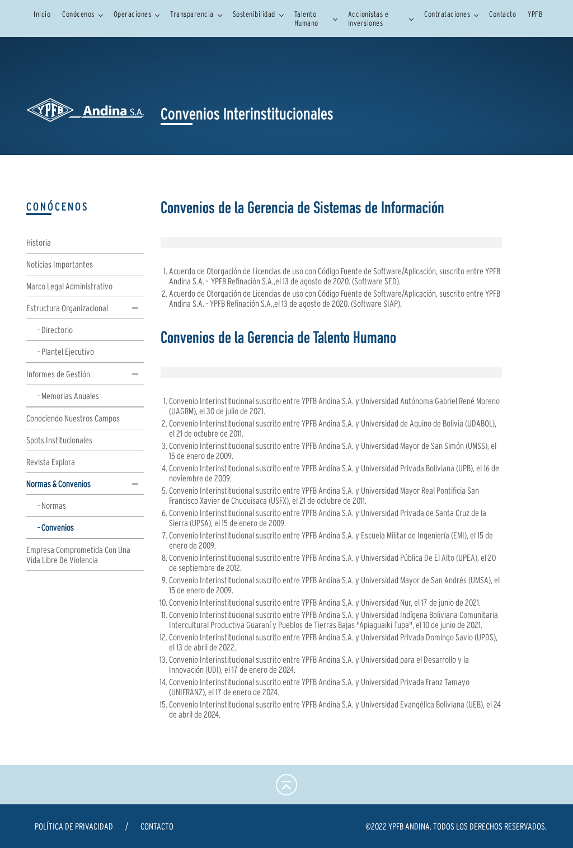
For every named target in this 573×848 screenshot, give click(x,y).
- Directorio (55, 330)
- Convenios (55, 527)
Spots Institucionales (59, 440)
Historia (38, 242)
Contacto (502, 14)
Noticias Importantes (59, 264)
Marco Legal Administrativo (69, 286)
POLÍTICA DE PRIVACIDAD (74, 826)
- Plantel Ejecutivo (65, 351)
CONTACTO (156, 826)
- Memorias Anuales (68, 396)
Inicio (42, 14)
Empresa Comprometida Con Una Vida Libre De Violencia (78, 555)
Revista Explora (50, 462)
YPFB (535, 14)
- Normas (51, 505)
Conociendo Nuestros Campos (73, 418)
